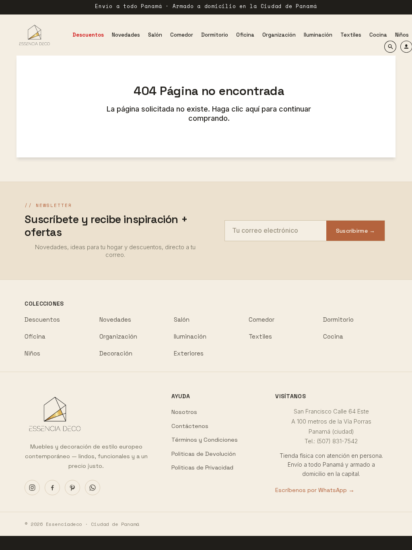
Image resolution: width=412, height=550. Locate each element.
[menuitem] (88, 34)
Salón (182, 319)
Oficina (35, 336)
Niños (32, 353)
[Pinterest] (72, 487)
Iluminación (190, 336)
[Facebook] (52, 487)
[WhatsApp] (92, 487)
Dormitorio (338, 319)
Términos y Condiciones (204, 439)
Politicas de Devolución (203, 453)
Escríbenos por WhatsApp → (314, 490)
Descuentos (42, 319)
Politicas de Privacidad (202, 467)
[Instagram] (32, 487)
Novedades (115, 319)
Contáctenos (189, 426)
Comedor (261, 319)
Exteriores (189, 353)
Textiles (260, 336)
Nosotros (184, 412)
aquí (253, 109)
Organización (118, 336)
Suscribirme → (355, 230)
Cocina (333, 336)
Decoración (115, 353)
